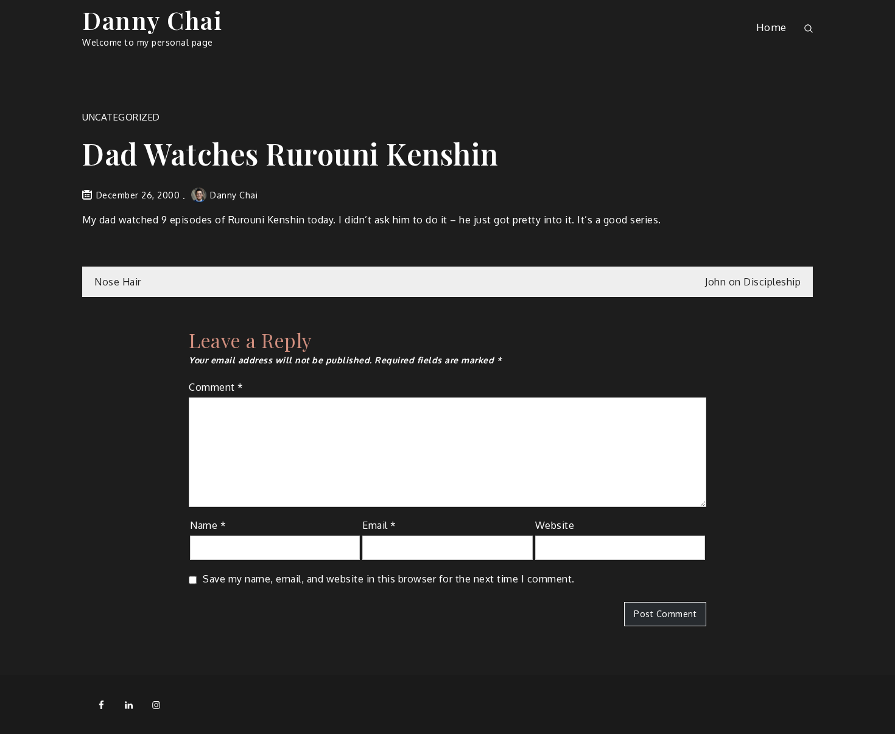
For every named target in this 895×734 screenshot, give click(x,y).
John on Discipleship (753, 282)
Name (208, 525)
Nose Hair (117, 282)
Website (555, 525)
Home (771, 27)
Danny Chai (152, 20)
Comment (216, 387)
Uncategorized (121, 117)
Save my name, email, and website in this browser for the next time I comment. (389, 579)
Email (379, 525)
